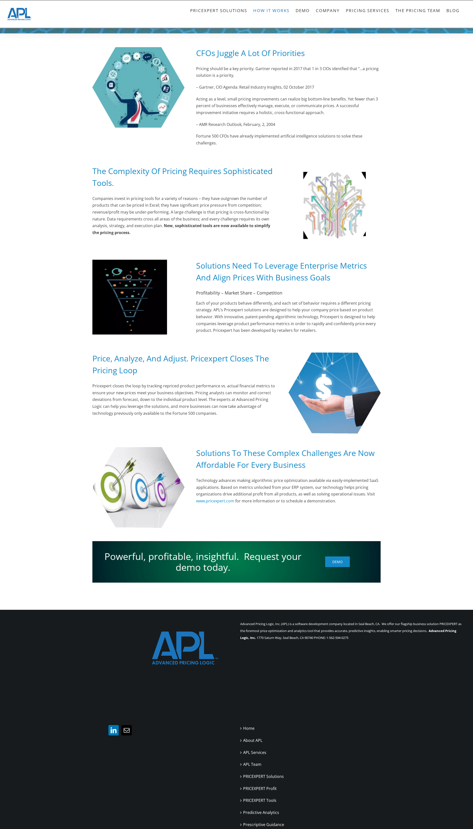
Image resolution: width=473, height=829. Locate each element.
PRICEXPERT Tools (259, 800)
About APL (252, 740)
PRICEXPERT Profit (260, 788)
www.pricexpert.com (215, 501)
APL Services (254, 752)
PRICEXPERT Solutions (263, 776)
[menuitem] (218, 10)
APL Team (252, 764)
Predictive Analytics (261, 812)
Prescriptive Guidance (263, 824)
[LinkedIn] (113, 730)
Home (248, 728)
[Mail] (126, 730)
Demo (337, 561)
